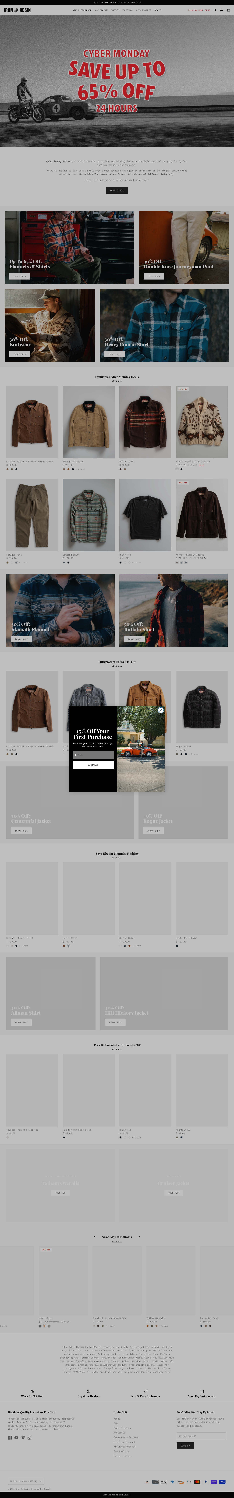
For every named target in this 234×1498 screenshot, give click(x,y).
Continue (93, 764)
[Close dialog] (160, 710)
